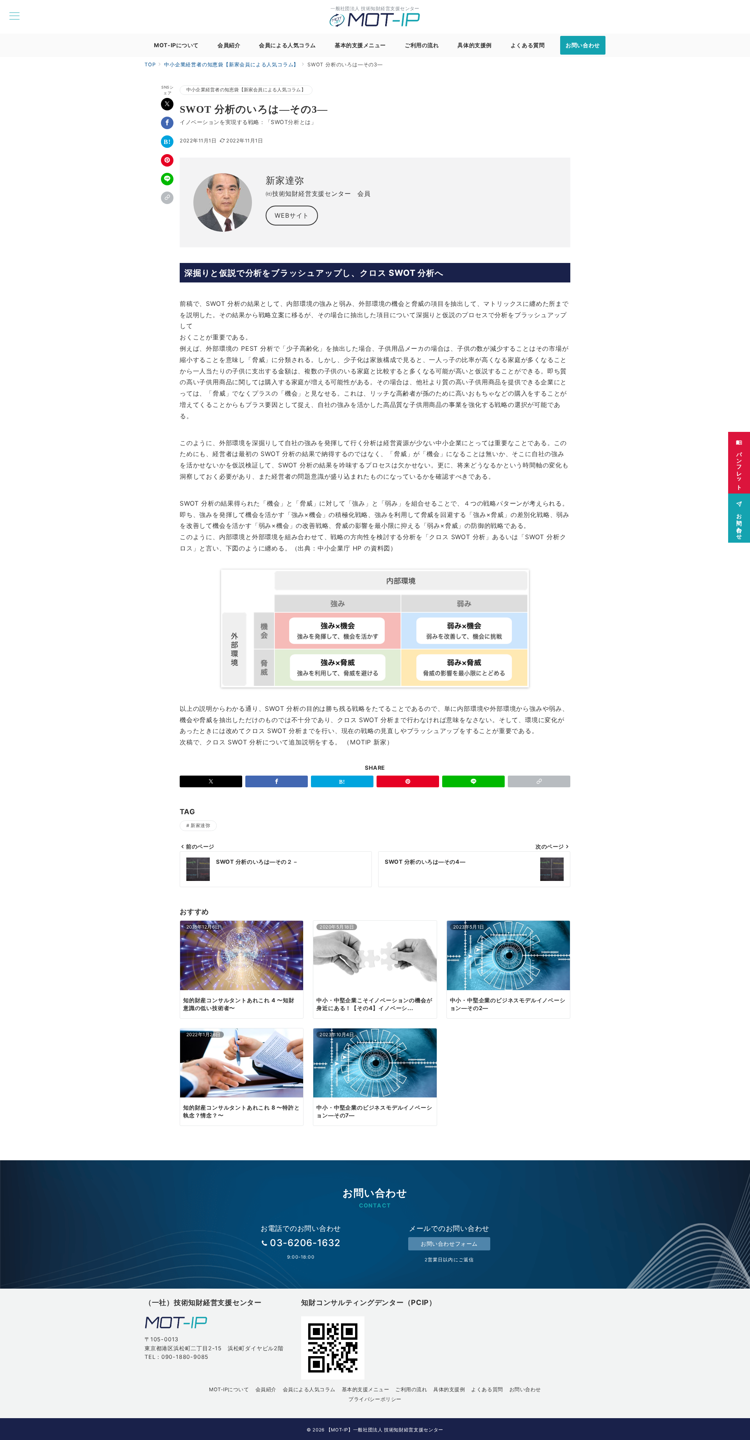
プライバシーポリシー (374, 1399)
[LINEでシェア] (167, 179)
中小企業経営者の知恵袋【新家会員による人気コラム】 (246, 89)
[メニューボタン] (14, 16)
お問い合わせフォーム (449, 1243)
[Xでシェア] (167, 104)
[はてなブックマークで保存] (167, 141)
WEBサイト (292, 215)
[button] (167, 198)
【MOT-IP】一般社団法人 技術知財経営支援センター (384, 1430)
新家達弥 (200, 825)
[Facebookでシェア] (167, 123)
